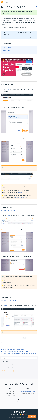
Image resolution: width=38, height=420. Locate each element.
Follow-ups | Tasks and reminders (10, 367)
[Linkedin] (14, 412)
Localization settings (22, 192)
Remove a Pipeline (7, 50)
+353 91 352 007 (10, 395)
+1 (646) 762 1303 (10, 391)
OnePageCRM (18, 417)
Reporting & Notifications (8, 377)
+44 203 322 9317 (10, 393)
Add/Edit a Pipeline (7, 47)
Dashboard (14, 332)
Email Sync (4, 374)
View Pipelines (6, 52)
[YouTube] (17, 412)
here (8, 13)
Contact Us (8, 342)
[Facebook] (24, 412)
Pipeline (8, 89)
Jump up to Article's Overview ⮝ (8, 210)
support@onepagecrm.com (21, 197)
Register (15, 402)
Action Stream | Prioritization (9, 364)
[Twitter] (19, 412)
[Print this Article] (36, 7)
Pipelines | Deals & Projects (9, 371)
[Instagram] (21, 412)
